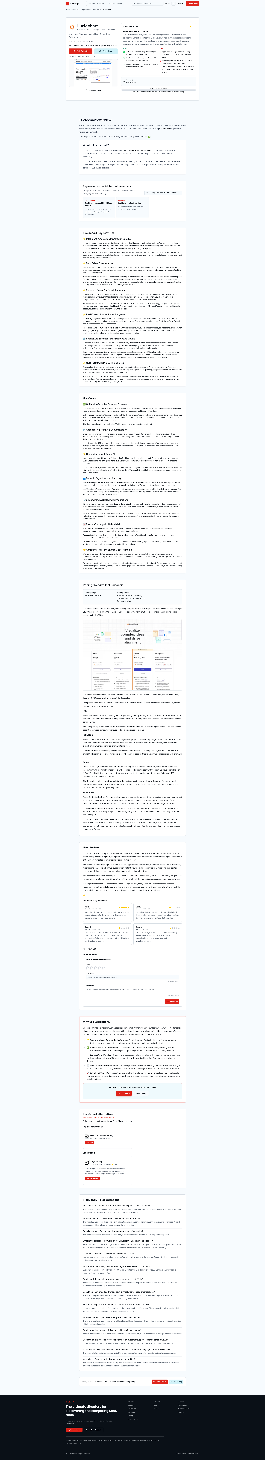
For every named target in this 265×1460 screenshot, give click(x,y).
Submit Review (172, 1001)
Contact (156, 1408)
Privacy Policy (182, 1405)
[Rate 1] (88, 968)
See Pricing (107, 51)
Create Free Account (94, 1430)
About (155, 1405)
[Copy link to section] (180, 585)
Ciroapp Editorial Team (80, 45)
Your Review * (90, 985)
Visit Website (82, 51)
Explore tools (193, 3)
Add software (133, 1419)
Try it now (126, 1093)
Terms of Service (184, 1408)
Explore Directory (74, 1430)
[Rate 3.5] (98, 968)
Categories (101, 3)
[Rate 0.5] (86, 968)
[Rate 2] (92, 968)
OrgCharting (96, 1161)
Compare (111, 3)
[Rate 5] (104, 968)
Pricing (119, 3)
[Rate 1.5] (90, 968)
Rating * (88, 964)
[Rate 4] (100, 968)
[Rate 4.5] (102, 968)
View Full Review (92, 1178)
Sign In (180, 3)
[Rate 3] (96, 968)
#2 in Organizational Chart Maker (82, 41)
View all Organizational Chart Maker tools (161, 193)
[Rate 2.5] (94, 968)
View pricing (141, 1093)
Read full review (95, 90)
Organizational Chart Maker (91, 10)
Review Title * (90, 973)
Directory (91, 3)
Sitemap (181, 1412)
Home (68, 10)
